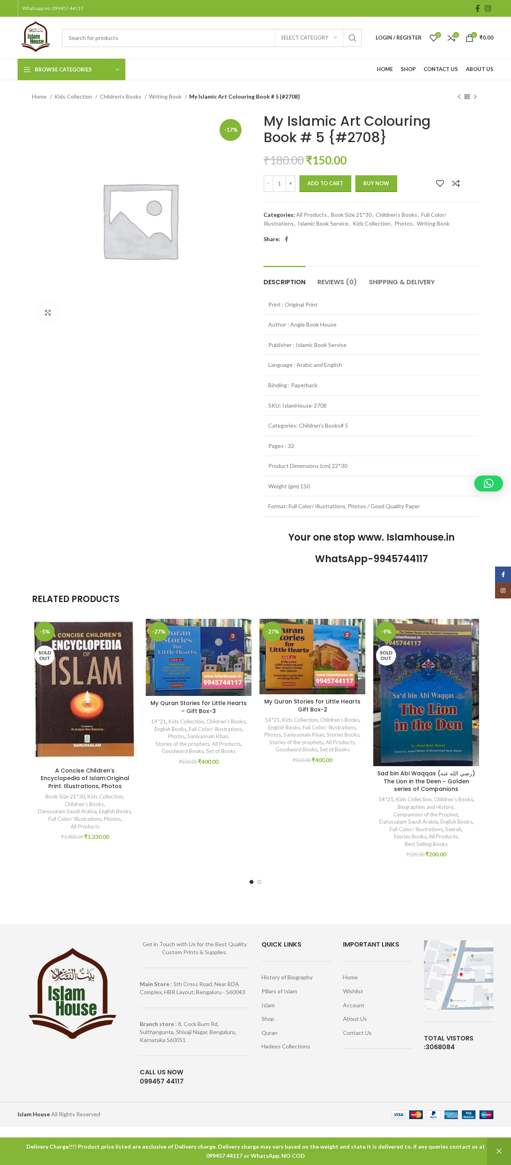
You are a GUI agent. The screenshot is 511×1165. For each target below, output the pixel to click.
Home (40, 96)
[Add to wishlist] (440, 183)
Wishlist (353, 991)
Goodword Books (183, 751)
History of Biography (287, 977)
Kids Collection (73, 96)
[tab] (284, 278)
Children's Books (121, 96)
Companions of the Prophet (425, 814)
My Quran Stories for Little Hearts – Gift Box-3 (199, 707)
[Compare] (456, 183)
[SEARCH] (352, 38)
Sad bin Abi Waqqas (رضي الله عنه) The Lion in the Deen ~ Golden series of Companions (426, 781)
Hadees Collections (285, 1046)
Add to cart (325, 183)
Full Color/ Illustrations (74, 819)
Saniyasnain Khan (207, 736)
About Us (355, 1018)
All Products (311, 214)
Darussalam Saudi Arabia (67, 811)
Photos (403, 223)
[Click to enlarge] (48, 313)
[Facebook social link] (477, 8)
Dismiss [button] (499, 1151)
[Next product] (475, 97)
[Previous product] (459, 97)
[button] (488, 483)
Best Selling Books (426, 844)
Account (353, 1005)
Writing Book (166, 96)
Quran (269, 1032)
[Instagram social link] (487, 8)
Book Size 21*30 (351, 214)
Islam (268, 1005)
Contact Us (357, 1032)
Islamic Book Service (323, 223)
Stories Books (343, 734)
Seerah (453, 829)
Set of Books (221, 751)
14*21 (158, 721)
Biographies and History (426, 807)
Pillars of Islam (279, 991)
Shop (267, 1018)
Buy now (376, 183)
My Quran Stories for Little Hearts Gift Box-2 (312, 705)
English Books (115, 811)
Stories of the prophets (182, 744)
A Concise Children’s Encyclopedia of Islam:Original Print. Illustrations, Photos (85, 778)
